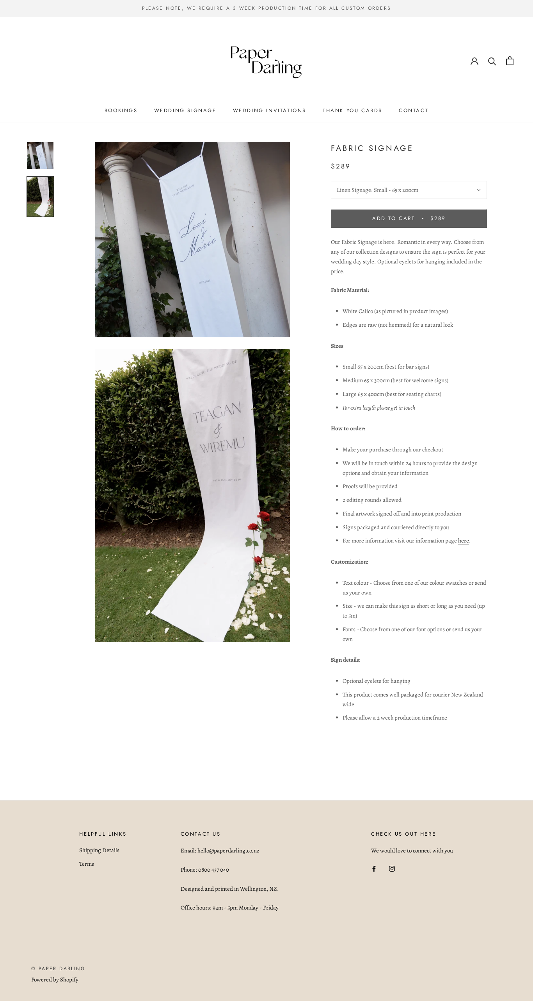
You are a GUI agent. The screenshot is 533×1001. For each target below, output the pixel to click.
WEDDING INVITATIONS (269, 110)
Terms (86, 864)
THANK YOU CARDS (352, 110)
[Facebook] (374, 868)
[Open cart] (509, 60)
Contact (413, 110)
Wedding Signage (185, 110)
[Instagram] (392, 868)
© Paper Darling (58, 968)
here (463, 541)
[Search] (492, 61)
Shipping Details (99, 850)
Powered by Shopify (54, 979)
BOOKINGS (121, 110)
